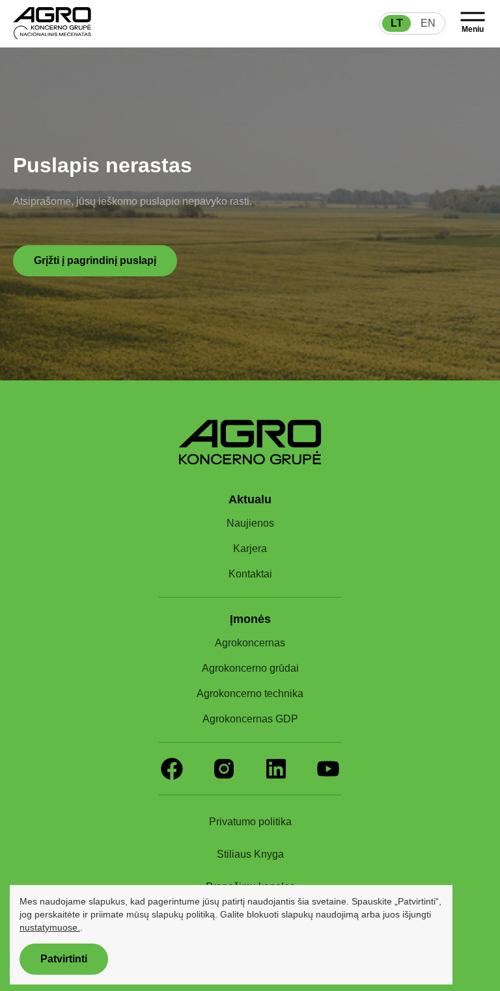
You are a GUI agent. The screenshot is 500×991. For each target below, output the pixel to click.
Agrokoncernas (250, 643)
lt (397, 23)
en (428, 23)
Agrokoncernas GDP (250, 719)
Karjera (250, 548)
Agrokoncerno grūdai (250, 668)
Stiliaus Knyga (250, 854)
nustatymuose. (178, 927)
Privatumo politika (250, 821)
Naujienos (250, 523)
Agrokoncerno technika (250, 693)
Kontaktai (250, 574)
